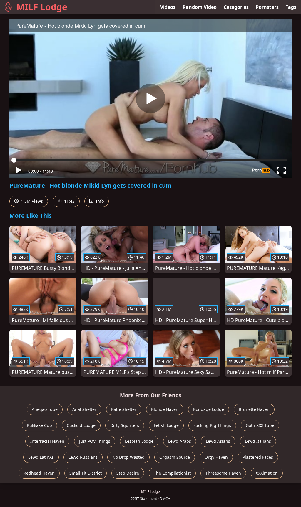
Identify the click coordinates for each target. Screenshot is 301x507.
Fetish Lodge (166, 425)
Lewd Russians (83, 457)
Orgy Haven (216, 457)
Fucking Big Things (212, 425)
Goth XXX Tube (260, 425)
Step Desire (127, 473)
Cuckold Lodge (81, 425)
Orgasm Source (174, 457)
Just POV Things (94, 441)
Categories (236, 7)
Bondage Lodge (208, 409)
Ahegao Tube (45, 409)
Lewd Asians (218, 441)
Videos (167, 7)
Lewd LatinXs (41, 457)
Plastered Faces (258, 457)
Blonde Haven (164, 409)
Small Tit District (85, 473)
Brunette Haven (254, 409)
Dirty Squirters (124, 425)
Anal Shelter (84, 409)
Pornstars (267, 7)
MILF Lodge (41, 7)
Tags (291, 7)
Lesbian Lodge (139, 441)
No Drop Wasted (128, 457)
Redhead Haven (39, 473)
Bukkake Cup (39, 425)
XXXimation (267, 473)
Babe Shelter (123, 409)
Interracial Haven (47, 441)
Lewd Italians (258, 441)
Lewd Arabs (179, 441)
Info (99, 201)
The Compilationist (172, 473)
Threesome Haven (223, 473)
